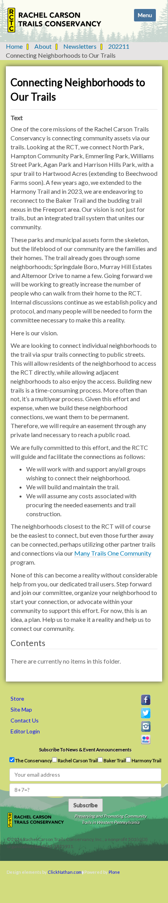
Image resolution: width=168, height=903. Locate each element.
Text (17, 117)
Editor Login (25, 731)
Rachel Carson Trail (77, 760)
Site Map (21, 709)
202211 (118, 46)
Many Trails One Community (112, 553)
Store (17, 698)
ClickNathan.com (65, 872)
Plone (114, 872)
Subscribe (85, 805)
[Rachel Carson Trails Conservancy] (55, 20)
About (43, 46)
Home (14, 46)
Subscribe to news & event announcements (85, 749)
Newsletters (80, 46)
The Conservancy (33, 760)
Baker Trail (114, 760)
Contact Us (25, 720)
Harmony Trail (146, 760)
